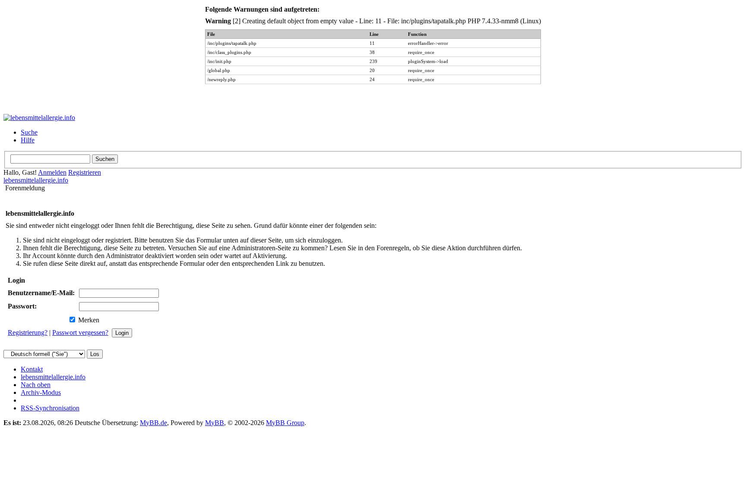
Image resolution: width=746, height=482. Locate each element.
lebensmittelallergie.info (35, 180)
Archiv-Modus (41, 392)
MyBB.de (153, 422)
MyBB (214, 422)
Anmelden (52, 172)
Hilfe (28, 140)
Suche (29, 132)
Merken (87, 320)
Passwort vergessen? (80, 332)
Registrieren (84, 172)
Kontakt (32, 369)
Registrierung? (27, 332)
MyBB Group (285, 422)
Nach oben (36, 384)
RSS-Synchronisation (50, 408)
